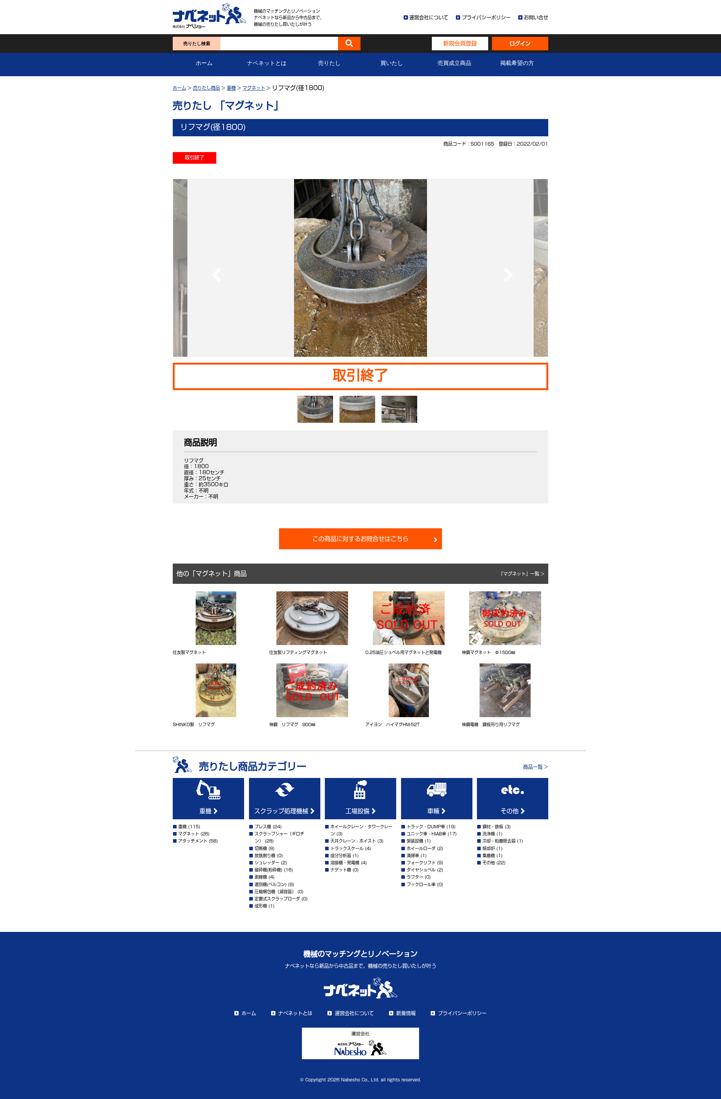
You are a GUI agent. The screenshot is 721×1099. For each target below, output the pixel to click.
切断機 (261, 848)
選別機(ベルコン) (271, 884)
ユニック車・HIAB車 (426, 834)
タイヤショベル (421, 870)
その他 (510, 811)
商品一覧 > (535, 766)
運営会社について (428, 17)
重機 (231, 88)
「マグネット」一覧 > (522, 573)
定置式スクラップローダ (277, 899)
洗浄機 (489, 834)
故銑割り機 (265, 855)
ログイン (520, 43)
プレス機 (263, 827)
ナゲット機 (340, 870)
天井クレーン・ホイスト (353, 841)
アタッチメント (192, 841)
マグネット (254, 88)
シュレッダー (267, 863)
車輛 (434, 811)
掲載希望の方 (517, 63)
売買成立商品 (454, 63)
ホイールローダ (421, 848)
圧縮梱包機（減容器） (275, 891)
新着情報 (406, 1013)
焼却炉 (489, 848)
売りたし (329, 63)
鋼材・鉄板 (493, 827)
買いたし (391, 63)
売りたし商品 (206, 88)
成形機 (261, 906)
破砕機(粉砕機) (268, 870)
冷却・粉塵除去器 (499, 841)
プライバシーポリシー (486, 17)
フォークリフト (421, 863)
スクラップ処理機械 (282, 811)
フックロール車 (421, 884)
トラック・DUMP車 (426, 827)
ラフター (415, 877)
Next (506, 267)
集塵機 (489, 855)
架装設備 (415, 841)
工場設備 (358, 811)
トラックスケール (347, 848)
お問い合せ (536, 17)
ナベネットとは (267, 63)
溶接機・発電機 (344, 863)
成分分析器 (340, 855)
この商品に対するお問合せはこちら (360, 539)
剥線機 (261, 877)
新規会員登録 (460, 43)
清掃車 (413, 855)
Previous (214, 267)
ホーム (204, 63)
